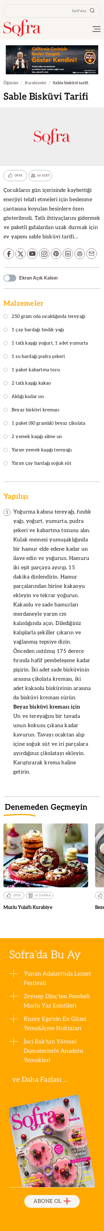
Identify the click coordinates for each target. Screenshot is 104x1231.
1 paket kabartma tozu (36, 370)
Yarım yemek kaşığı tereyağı (42, 450)
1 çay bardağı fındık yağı (38, 330)
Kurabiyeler (36, 82)
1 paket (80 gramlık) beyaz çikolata (48, 423)
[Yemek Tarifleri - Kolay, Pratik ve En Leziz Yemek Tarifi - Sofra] (22, 28)
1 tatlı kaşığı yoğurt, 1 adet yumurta (50, 343)
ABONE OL (48, 1201)
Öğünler (10, 82)
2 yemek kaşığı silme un (37, 437)
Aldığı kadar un (28, 396)
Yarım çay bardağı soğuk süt (41, 463)
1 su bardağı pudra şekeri (38, 356)
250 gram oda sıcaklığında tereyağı (48, 316)
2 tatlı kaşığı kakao (31, 383)
